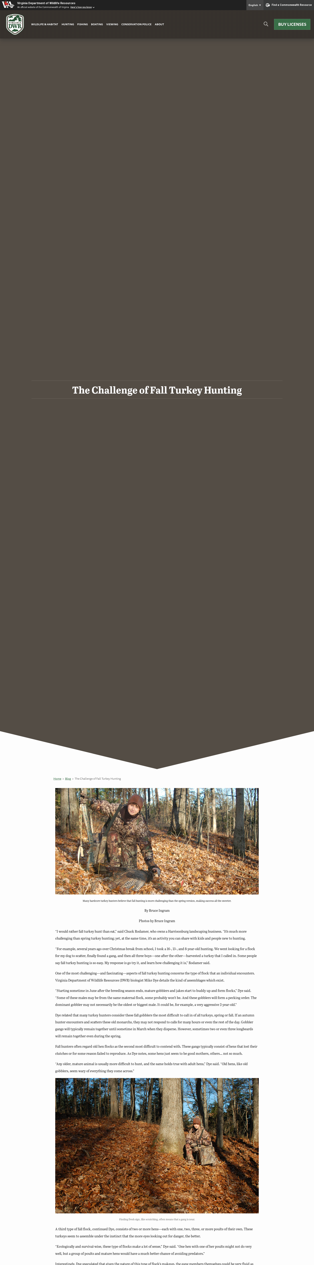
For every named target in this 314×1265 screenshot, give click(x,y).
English (255, 5)
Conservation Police (136, 24)
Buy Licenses (292, 24)
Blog (68, 778)
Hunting (68, 24)
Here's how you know (81, 7)
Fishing (82, 24)
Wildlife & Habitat (44, 24)
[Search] (266, 25)
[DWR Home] (15, 24)
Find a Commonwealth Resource (292, 4)
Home (57, 778)
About (159, 24)
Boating (97, 24)
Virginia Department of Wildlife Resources (46, 3)
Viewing (112, 24)
